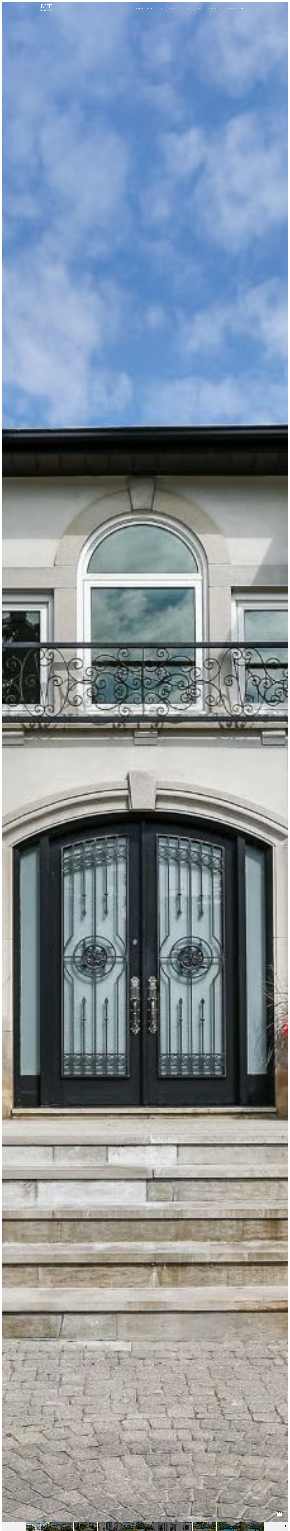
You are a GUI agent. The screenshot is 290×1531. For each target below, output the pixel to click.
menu (243, 8)
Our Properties (144, 8)
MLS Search (160, 8)
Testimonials (229, 8)
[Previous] (8, 762)
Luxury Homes (176, 8)
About (189, 8)
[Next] (282, 762)
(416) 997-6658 (214, 8)
